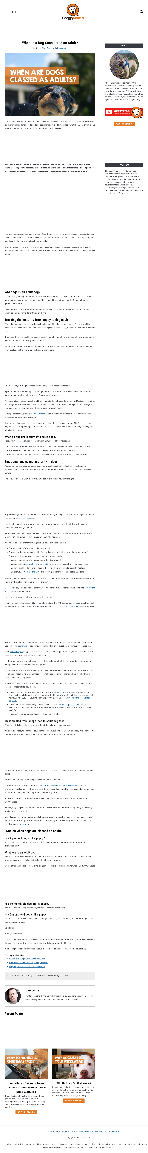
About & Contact (69, 1131)
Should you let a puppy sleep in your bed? (27, 959)
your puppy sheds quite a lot (74, 704)
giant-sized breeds (37, 414)
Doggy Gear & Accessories (91, 1131)
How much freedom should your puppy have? (28, 963)
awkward (23, 646)
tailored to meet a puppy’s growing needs (61, 785)
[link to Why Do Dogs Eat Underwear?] (73, 1064)
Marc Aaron (47, 48)
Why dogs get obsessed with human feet (27, 967)
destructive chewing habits (37, 564)
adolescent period (24, 518)
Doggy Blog (62, 48)
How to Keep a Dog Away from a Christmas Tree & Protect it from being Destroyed (26, 1087)
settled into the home (31, 572)
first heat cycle (16, 652)
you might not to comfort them (66, 606)
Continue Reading (26, 1112)
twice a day (24, 824)
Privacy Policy (54, 1131)
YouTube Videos (112, 1131)
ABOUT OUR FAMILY (124, 124)
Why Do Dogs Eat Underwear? (73, 1083)
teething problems (64, 692)
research (19, 441)
